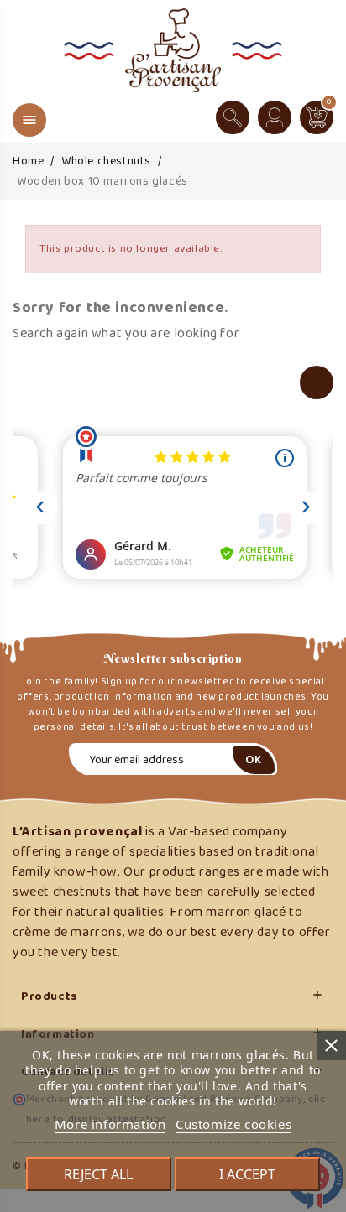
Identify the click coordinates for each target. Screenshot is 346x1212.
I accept (247, 1174)
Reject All (98, 1174)
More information (110, 1124)
